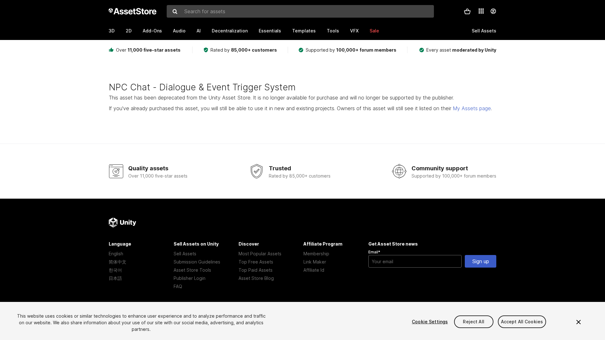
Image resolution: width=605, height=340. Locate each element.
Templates (304, 30)
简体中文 (117, 261)
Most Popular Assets (260, 253)
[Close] (578, 322)
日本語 (115, 278)
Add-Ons (152, 30)
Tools (333, 30)
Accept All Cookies (522, 321)
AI (199, 30)
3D (112, 30)
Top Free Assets (256, 261)
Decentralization (230, 30)
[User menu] (493, 11)
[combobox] (300, 11)
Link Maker (314, 261)
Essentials (270, 30)
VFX (354, 30)
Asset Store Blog (256, 278)
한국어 (115, 270)
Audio (179, 30)
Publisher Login (189, 278)
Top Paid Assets (256, 270)
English (116, 253)
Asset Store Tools (192, 270)
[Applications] (481, 11)
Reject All (473, 321)
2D (129, 30)
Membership (316, 253)
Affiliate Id (313, 270)
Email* (374, 252)
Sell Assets (185, 253)
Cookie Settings (430, 321)
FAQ (178, 286)
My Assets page (472, 108)
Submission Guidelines (197, 261)
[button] (467, 11)
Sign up (480, 261)
